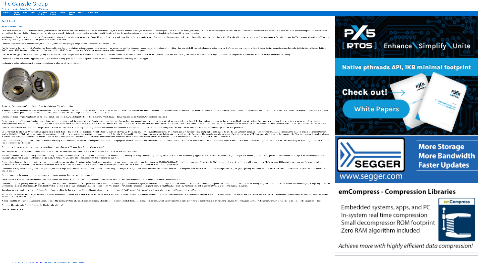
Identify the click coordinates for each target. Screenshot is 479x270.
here (84, 262)
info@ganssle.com (35, 262)
